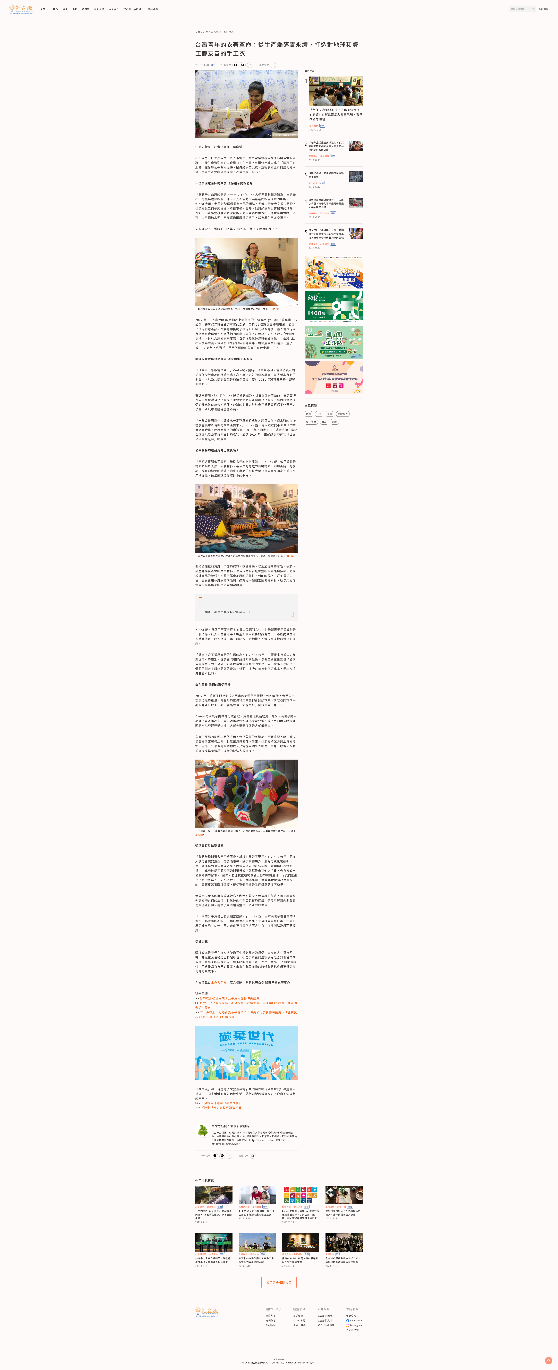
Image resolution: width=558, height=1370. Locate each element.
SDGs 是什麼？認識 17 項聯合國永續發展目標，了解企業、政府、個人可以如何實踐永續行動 (300, 1214)
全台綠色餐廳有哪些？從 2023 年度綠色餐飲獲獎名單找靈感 (343, 1260)
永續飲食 (324, 243)
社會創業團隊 (324, 1315)
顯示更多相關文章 (279, 1282)
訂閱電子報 (352, 1330)
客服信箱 (351, 1315)
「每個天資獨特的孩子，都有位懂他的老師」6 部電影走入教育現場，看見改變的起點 (335, 114)
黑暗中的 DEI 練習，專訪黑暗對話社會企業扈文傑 (300, 1260)
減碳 (334, 421)
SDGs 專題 (299, 1320)
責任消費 (313, 182)
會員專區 (544, 9)
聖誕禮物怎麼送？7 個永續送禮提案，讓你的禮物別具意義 (343, 1212)
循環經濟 (324, 213)
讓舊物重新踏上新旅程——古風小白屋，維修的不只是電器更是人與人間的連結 (326, 203)
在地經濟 (343, 414)
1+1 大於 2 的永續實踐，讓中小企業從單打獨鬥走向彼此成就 (257, 1212)
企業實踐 (211, 1206)
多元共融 (298, 1254)
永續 (329, 414)
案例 (213, 65)
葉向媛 (274, 309)
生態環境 (216, 31)
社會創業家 (244, 1206)
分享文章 (226, 65)
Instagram (356, 1325)
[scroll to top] (548, 1360)
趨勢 (322, 125)
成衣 (308, 414)
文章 (205, 31)
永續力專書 (299, 1325)
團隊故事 (271, 1315)
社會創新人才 (324, 1320)
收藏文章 (264, 65)
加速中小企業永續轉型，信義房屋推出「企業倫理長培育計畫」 (212, 1260)
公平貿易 (311, 421)
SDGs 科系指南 (326, 1325)
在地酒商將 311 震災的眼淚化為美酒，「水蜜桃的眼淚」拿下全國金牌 (213, 1214)
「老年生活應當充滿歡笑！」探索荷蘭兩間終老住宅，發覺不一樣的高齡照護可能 (326, 146)
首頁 (197, 31)
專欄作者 (271, 1320)
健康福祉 (313, 156)
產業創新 (324, 156)
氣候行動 (228, 31)
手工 (319, 414)
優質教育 (313, 125)
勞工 (324, 421)
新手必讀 (298, 1315)
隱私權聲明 (279, 1359)
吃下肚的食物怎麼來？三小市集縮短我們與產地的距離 (256, 1260)
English (270, 1325)
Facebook (356, 1320)
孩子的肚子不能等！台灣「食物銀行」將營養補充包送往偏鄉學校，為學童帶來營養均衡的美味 (326, 233)
